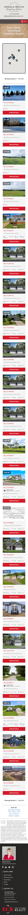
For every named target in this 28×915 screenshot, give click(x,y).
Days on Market (14, 814)
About (5, 882)
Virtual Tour (22, 237)
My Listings (7, 880)
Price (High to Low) (14, 812)
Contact (6, 884)
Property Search (8, 877)
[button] (18, 51)
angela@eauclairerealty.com (11, 901)
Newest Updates (14, 816)
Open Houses (7, 875)
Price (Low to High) (14, 810)
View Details (14, 112)
